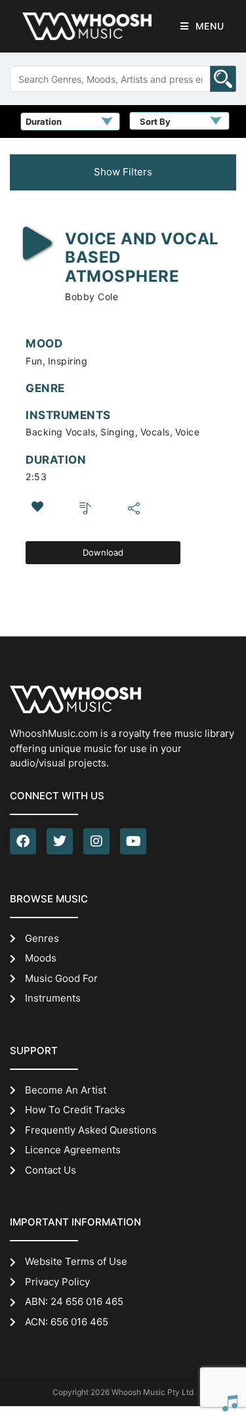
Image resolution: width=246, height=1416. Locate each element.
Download (103, 552)
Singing (117, 431)
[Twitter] (60, 841)
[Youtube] (133, 841)
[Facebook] (23, 841)
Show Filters (123, 172)
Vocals (155, 431)
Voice (187, 431)
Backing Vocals (60, 431)
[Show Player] (229, 1403)
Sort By (155, 121)
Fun (34, 360)
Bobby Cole (91, 296)
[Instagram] (96, 841)
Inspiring (68, 360)
